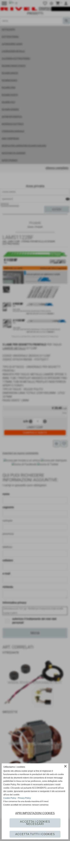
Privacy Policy (24, 798)
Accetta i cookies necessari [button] (35, 822)
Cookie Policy (9, 798)
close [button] (65, 766)
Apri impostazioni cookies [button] (35, 813)
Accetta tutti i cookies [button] (35, 834)
